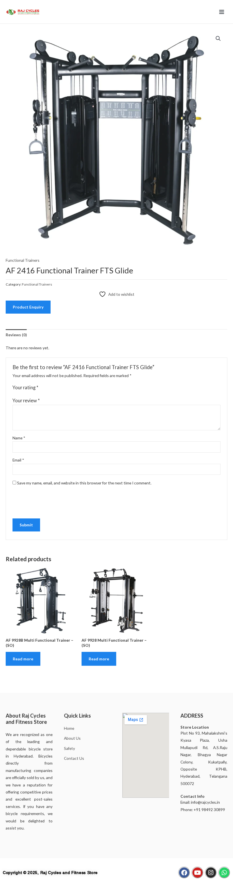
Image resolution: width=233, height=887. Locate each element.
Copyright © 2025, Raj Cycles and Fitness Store (50, 872)
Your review (26, 400)
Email (18, 460)
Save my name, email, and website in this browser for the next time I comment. (84, 482)
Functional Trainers (22, 260)
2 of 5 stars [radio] (48, 388)
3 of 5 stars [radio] (54, 388)
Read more (23, 658)
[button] (218, 38)
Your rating (25, 387)
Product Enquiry (28, 307)
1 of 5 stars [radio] (43, 388)
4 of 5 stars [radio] (59, 388)
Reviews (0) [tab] (16, 334)
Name (19, 437)
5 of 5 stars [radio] (65, 388)
